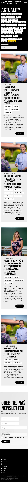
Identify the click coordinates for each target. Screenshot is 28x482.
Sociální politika (19, 193)
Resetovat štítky (5, 44)
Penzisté (16, 106)
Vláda (15, 36)
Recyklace (18, 33)
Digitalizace (16, 22)
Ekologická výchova (7, 30)
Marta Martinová (9, 199)
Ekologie (4, 25)
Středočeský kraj (6, 22)
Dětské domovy (8, 280)
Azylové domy (8, 359)
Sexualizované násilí (16, 38)
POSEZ (6, 109)
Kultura (4, 19)
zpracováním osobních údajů (17, 437)
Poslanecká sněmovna (7, 33)
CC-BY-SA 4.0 (9, 476)
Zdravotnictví (5, 38)
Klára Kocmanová (13, 19)
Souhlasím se (13, 437)
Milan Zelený (12, 41)
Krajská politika (6, 14)
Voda (16, 27)
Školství (22, 27)
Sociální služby (17, 362)
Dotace (23, 22)
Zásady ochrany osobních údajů (7, 479)
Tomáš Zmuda (12, 25)
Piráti (18, 16)
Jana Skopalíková (17, 14)
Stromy (4, 41)
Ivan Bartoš (21, 25)
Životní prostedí (18, 30)
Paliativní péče (8, 196)
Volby (9, 36)
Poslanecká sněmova (7, 27)
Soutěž (4, 36)
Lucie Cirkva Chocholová (8, 16)
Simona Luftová (8, 283)
